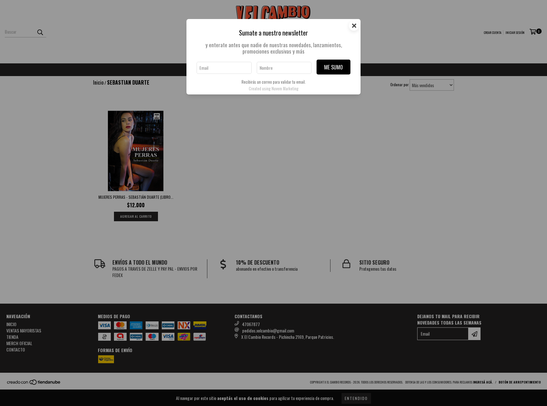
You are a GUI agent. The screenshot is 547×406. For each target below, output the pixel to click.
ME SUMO (333, 67)
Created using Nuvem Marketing (274, 89)
